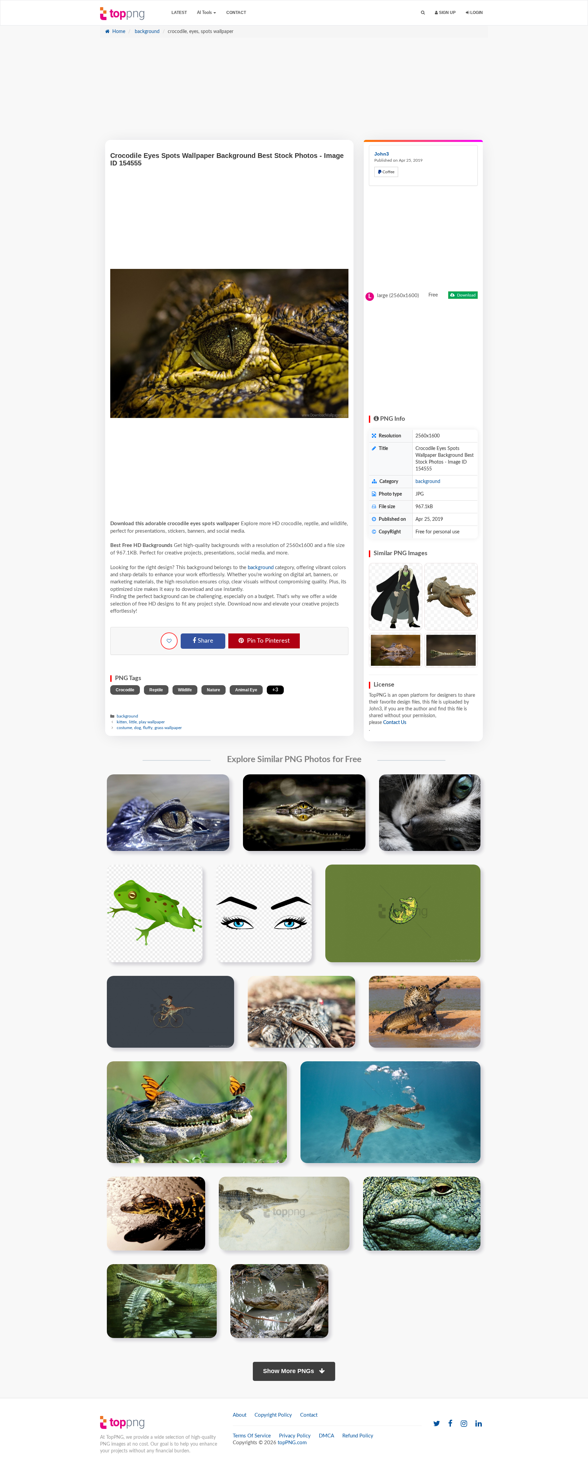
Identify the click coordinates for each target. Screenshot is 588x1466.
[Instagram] (464, 1424)
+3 (275, 689)
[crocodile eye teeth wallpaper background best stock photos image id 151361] (421, 1213)
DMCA (326, 1435)
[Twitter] (436, 1424)
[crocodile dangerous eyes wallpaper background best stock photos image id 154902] (168, 812)
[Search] (423, 13)
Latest (179, 12)
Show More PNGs (289, 1371)
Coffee (387, 172)
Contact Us (394, 722)
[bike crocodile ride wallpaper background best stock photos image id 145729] (170, 1011)
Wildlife (185, 690)
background (146, 31)
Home (118, 31)
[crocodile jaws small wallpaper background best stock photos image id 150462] (284, 1213)
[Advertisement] (294, 92)
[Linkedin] (478, 1424)
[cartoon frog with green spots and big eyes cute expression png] (154, 913)
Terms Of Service (252, 1435)
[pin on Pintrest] (220, 783)
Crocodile (125, 690)
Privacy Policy (295, 1435)
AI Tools (205, 13)
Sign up (447, 12)
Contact (236, 12)
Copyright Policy (273, 1415)
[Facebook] (450, 1424)
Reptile (156, 690)
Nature (213, 690)
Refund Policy (357, 1435)
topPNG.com (292, 1442)
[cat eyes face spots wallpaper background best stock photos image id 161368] (429, 812)
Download (466, 295)
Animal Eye (246, 690)
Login (476, 12)
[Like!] (169, 640)
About (239, 1415)
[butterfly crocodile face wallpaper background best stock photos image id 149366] (197, 1112)
